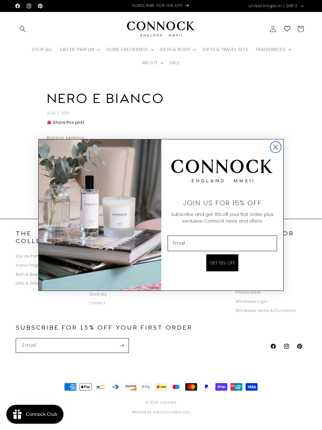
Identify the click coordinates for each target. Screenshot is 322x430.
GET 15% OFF (222, 263)
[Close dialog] (275, 147)
